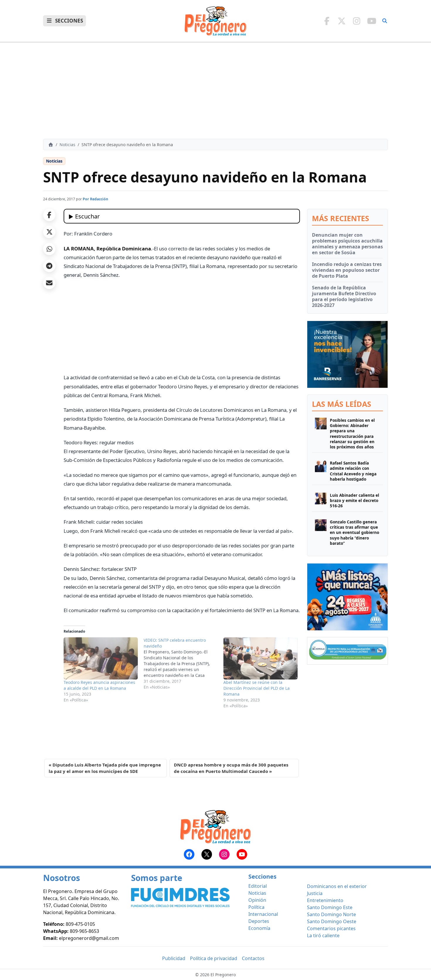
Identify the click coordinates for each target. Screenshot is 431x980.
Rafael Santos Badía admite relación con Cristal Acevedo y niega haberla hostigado (353, 471)
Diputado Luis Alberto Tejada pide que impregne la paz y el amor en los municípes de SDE (105, 768)
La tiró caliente (323, 935)
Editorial (257, 886)
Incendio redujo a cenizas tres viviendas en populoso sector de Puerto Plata (347, 270)
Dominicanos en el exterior (337, 886)
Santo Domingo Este (329, 907)
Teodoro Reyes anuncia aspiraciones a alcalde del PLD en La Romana (99, 685)
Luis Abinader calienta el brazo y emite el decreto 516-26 (354, 501)
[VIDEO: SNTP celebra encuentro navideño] (184, 663)
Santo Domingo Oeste (331, 921)
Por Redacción (95, 199)
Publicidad (173, 958)
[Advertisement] (215, 91)
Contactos (253, 958)
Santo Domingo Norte (331, 914)
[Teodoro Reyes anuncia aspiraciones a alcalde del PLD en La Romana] (101, 658)
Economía (259, 928)
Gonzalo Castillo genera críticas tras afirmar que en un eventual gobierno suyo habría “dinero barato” (354, 532)
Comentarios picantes (331, 928)
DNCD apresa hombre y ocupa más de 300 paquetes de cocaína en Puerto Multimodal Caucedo (231, 768)
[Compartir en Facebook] (49, 215)
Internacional (263, 914)
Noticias (67, 144)
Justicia (315, 893)
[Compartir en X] (49, 232)
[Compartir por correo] (49, 283)
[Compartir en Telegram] (49, 266)
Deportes (258, 921)
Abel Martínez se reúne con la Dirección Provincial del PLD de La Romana (256, 688)
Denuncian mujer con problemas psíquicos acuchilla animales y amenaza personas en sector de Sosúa (347, 243)
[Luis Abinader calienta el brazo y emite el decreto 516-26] (321, 501)
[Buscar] (384, 21)
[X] (342, 21)
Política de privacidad (213, 958)
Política (256, 907)
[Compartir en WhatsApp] (49, 249)
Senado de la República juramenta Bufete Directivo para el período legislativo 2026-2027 (344, 296)
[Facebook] (327, 21)
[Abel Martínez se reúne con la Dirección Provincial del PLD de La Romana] (260, 658)
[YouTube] (371, 21)
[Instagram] (357, 21)
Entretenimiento (325, 900)
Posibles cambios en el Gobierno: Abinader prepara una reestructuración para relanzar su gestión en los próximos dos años (352, 434)
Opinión (257, 900)
